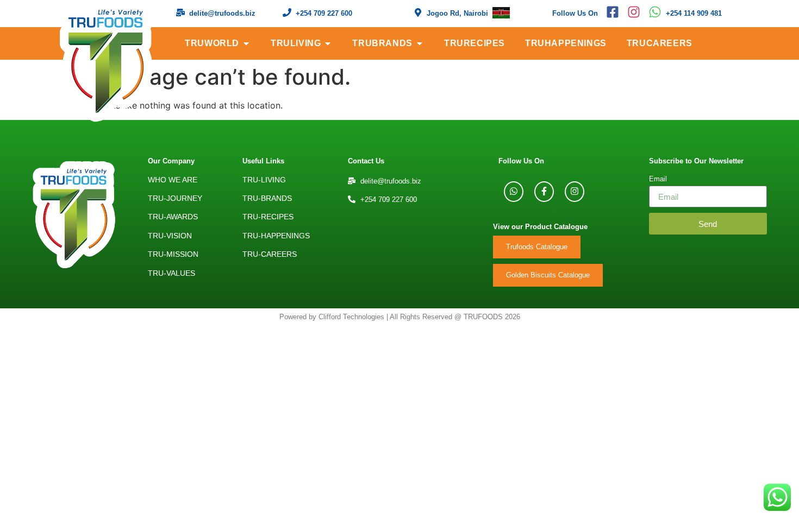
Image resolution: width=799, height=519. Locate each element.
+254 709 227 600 (324, 13)
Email (658, 179)
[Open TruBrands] (419, 43)
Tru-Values (171, 273)
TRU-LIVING (264, 179)
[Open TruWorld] (246, 43)
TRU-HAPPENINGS (276, 235)
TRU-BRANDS (267, 198)
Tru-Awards (173, 216)
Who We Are (172, 179)
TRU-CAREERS (269, 254)
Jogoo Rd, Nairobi (457, 13)
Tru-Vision (170, 235)
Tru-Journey (175, 198)
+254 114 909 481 (694, 13)
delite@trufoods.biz (222, 13)
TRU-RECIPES (268, 216)
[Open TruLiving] (327, 43)
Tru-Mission (173, 254)
